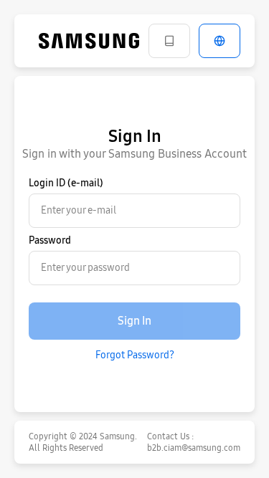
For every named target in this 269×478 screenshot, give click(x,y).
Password (50, 240)
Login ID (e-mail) (66, 183)
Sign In (134, 321)
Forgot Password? (134, 355)
